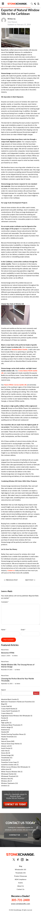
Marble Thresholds (7, 736)
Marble (3, 732)
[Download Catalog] (38, 3)
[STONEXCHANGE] (17, 4)
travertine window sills (8, 764)
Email (23, 629)
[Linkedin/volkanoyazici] (27, 859)
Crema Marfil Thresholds (9, 711)
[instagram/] (22, 859)
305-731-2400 (20, 900)
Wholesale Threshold (8, 776)
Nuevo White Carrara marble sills (15, 385)
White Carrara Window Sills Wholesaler (14, 767)
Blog (2, 704)
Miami (3, 739)
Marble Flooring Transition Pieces (12, 734)
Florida (3, 718)
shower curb (5, 746)
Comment (5, 602)
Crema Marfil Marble (8, 709)
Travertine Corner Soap (9, 762)
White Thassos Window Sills (10, 771)
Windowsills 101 (20, 869)
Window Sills (5, 778)
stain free (4, 750)
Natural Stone (5, 649)
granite (3, 720)
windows (4, 785)
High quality (5, 722)
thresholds (4, 760)
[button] (3, 4)
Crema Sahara (5, 713)
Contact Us (20, 889)
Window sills (5, 781)
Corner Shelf (5, 706)
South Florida (5, 748)
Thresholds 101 (20, 873)
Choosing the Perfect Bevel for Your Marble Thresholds (17, 680)
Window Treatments (8, 783)
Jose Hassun (12, 22)
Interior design (6, 727)
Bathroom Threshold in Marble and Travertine (16, 702)
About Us (20, 886)
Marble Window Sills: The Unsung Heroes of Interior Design (17, 666)
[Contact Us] (35, 3)
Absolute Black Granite (19, 349)
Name (3, 629)
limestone (4, 729)
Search (3, 690)
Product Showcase (20, 876)
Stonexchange (6, 755)
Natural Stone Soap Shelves (10, 743)
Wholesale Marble (7, 774)
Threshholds (5, 757)
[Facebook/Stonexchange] (17, 859)
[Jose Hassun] (3, 22)
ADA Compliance (20, 879)
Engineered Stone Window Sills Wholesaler (15, 716)
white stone (5, 769)
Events (20, 883)
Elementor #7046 (7, 653)
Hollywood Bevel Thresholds (10, 725)
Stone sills (4, 753)
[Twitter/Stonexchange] (14, 859)
